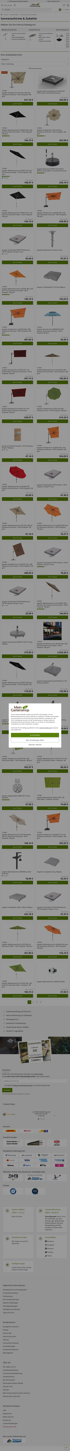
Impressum (38, 744)
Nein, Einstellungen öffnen (35, 740)
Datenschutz (32, 744)
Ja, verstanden (35, 735)
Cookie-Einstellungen (45, 728)
